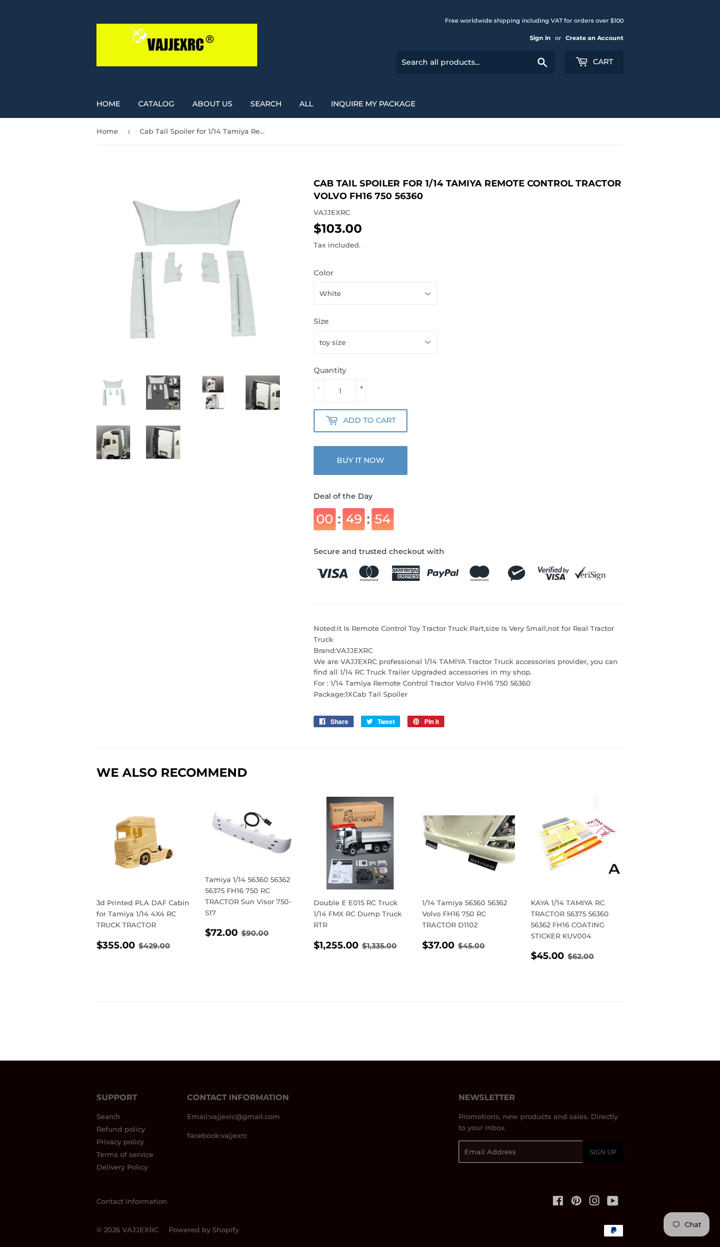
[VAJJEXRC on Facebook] (557, 1202)
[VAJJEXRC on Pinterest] (576, 1202)
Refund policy (120, 1129)
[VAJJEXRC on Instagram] (594, 1202)
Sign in (540, 38)
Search (108, 1116)
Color (324, 273)
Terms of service (124, 1154)
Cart (602, 61)
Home (108, 103)
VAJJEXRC (140, 1229)
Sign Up (603, 1152)
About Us (212, 103)
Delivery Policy (122, 1167)
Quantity (330, 370)
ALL (306, 103)
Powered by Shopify (204, 1229)
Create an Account (595, 38)
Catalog (156, 103)
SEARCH (265, 103)
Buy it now (360, 460)
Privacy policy (120, 1141)
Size (321, 321)
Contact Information (131, 1201)
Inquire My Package (373, 103)
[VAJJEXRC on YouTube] (612, 1202)
